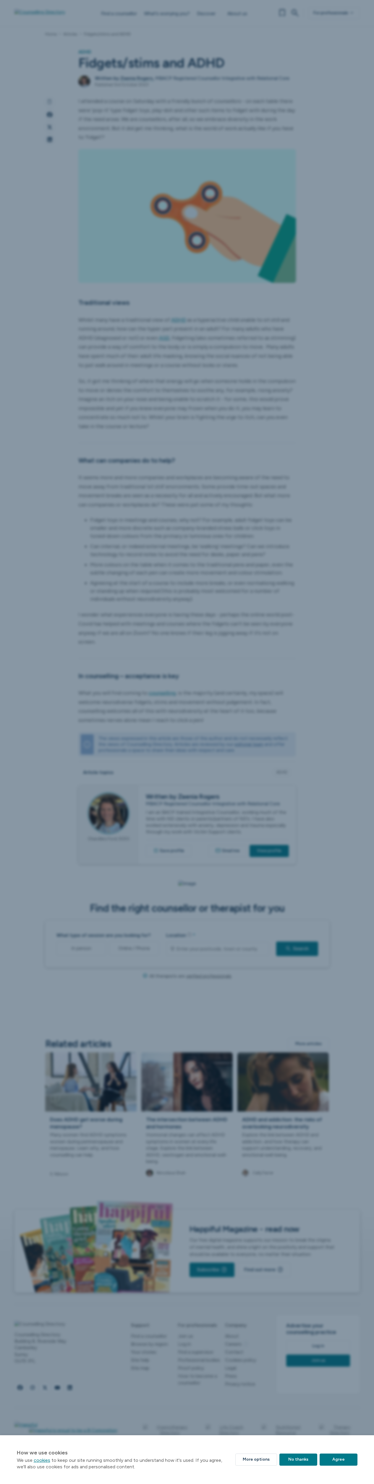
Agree (338, 1459)
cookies (42, 1460)
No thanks (298, 1459)
